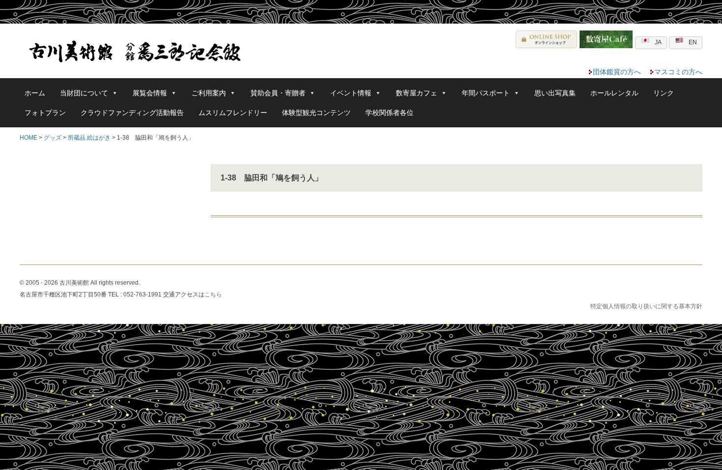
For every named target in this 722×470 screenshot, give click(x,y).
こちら (213, 294)
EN (693, 42)
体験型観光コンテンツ (316, 113)
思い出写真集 (555, 93)
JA (658, 42)
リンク (663, 93)
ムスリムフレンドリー (232, 113)
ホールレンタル (614, 93)
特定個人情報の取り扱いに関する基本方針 (646, 306)
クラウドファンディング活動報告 (132, 113)
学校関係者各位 (389, 113)
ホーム (35, 93)
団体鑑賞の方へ (617, 71)
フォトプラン (45, 113)
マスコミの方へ (678, 71)
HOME (28, 137)
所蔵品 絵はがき (89, 137)
